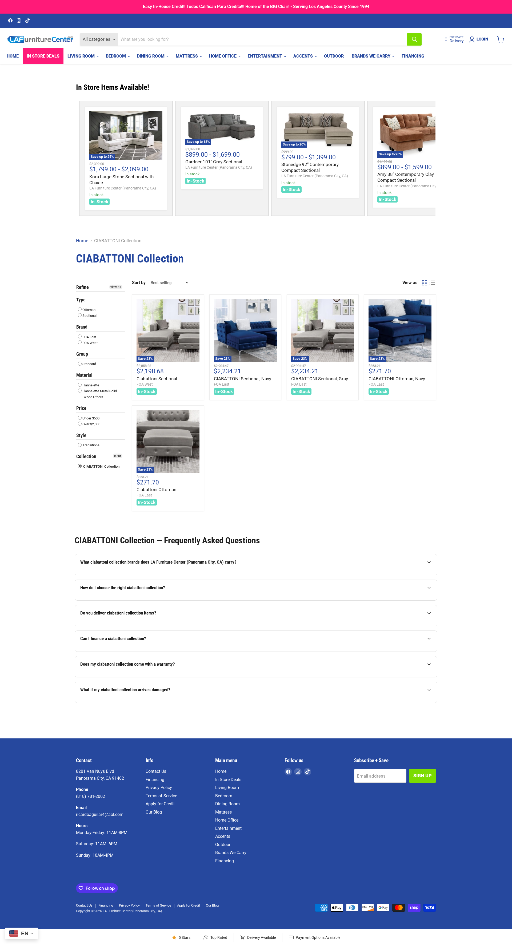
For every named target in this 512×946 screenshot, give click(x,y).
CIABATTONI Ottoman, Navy (397, 378)
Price (81, 408)
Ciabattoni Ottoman (156, 489)
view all (115, 287)
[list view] (432, 283)
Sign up (422, 775)
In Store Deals (43, 56)
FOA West (90, 343)
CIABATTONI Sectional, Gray (319, 378)
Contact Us (156, 771)
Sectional (89, 316)
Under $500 (90, 418)
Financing (413, 56)
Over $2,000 (91, 424)
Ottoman (88, 310)
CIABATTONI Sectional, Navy (242, 378)
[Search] (414, 39)
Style (81, 435)
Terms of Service (161, 795)
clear (117, 456)
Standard (89, 364)
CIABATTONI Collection (100, 466)
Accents (303, 56)
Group (82, 354)
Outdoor (334, 56)
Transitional (91, 445)
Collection (86, 456)
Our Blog (154, 812)
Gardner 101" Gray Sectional (213, 161)
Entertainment (265, 56)
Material (84, 375)
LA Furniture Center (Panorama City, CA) (122, 188)
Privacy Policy (159, 787)
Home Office (223, 56)
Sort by (139, 282)
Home (13, 56)
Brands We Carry (371, 56)
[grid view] (425, 283)
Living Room (81, 56)
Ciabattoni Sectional (157, 378)
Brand (81, 327)
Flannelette (90, 385)
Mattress (187, 56)
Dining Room (151, 56)
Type (81, 299)
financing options (125, 651)
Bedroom (116, 56)
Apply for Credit (160, 803)
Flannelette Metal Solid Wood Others (99, 394)
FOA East (89, 337)
